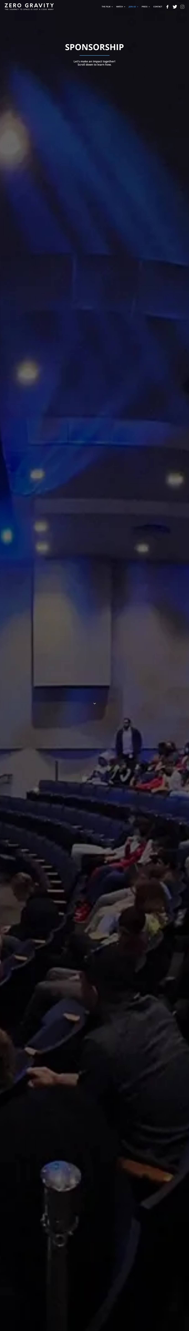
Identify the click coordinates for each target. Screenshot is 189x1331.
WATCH (119, 7)
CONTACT (157, 7)
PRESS (144, 7)
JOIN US (132, 7)
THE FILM (106, 7)
